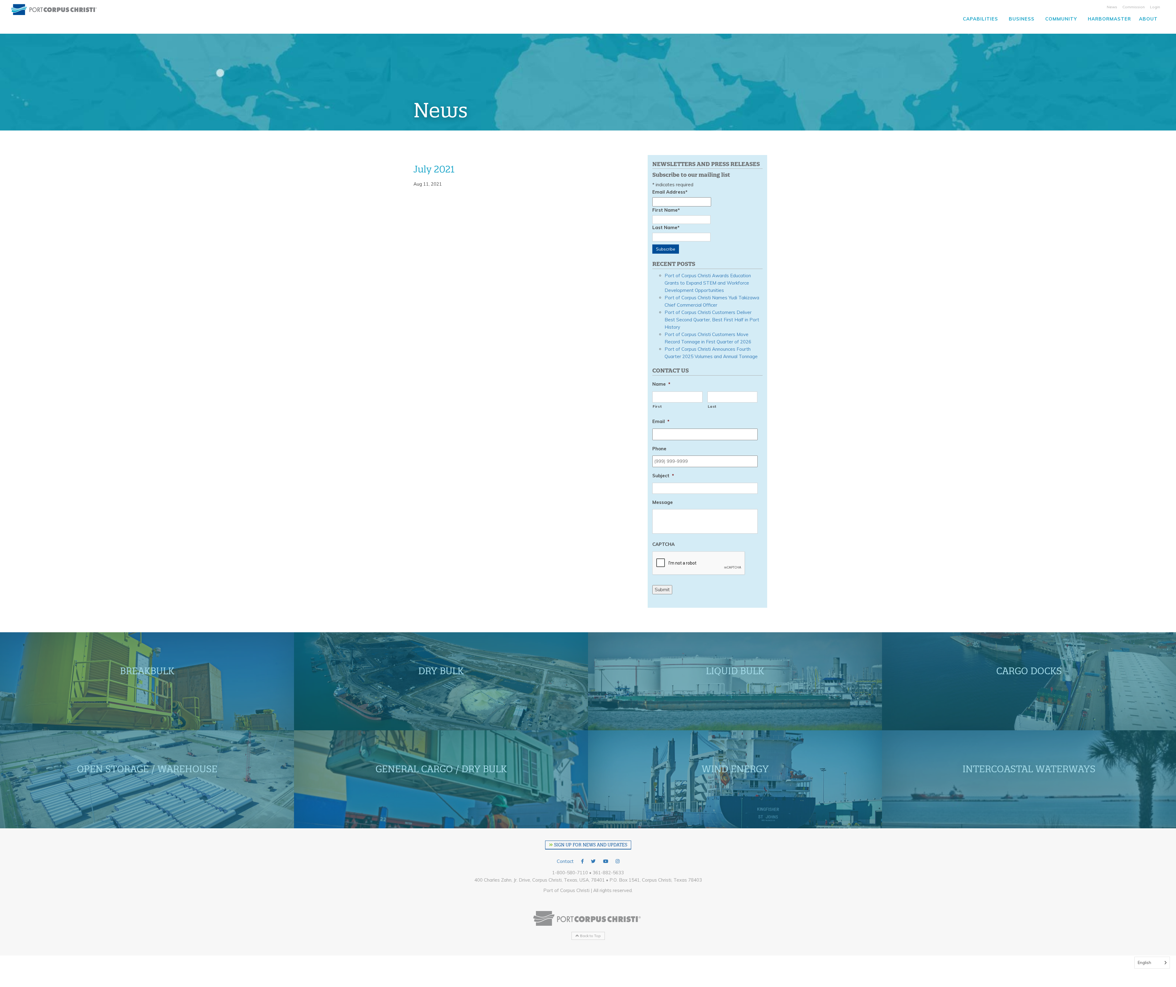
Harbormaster (1109, 19)
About (1148, 19)
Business (1022, 19)
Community (1061, 19)
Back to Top (590, 935)
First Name (666, 210)
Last (712, 406)
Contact (565, 861)
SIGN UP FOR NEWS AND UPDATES (590, 845)
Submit (662, 589)
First (657, 406)
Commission (1133, 7)
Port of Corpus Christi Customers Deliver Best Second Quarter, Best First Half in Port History (712, 319)
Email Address (670, 192)
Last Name (666, 227)
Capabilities (980, 19)
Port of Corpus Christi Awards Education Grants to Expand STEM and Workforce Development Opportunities (708, 283)
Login (1155, 7)
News (1112, 7)
